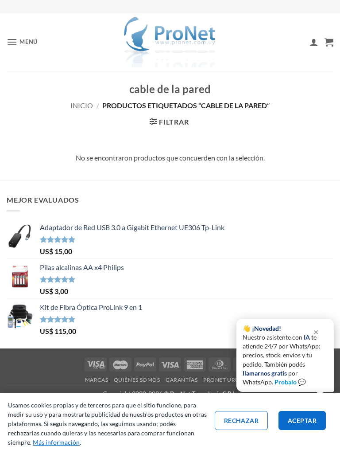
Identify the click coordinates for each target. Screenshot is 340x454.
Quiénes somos (137, 379)
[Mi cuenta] (313, 42)
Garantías (182, 379)
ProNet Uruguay (229, 379)
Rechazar (241, 420)
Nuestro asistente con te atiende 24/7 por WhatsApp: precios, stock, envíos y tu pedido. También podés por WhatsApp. (282, 355)
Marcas (96, 379)
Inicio (81, 105)
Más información (56, 442)
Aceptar (302, 420)
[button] (22, 42)
